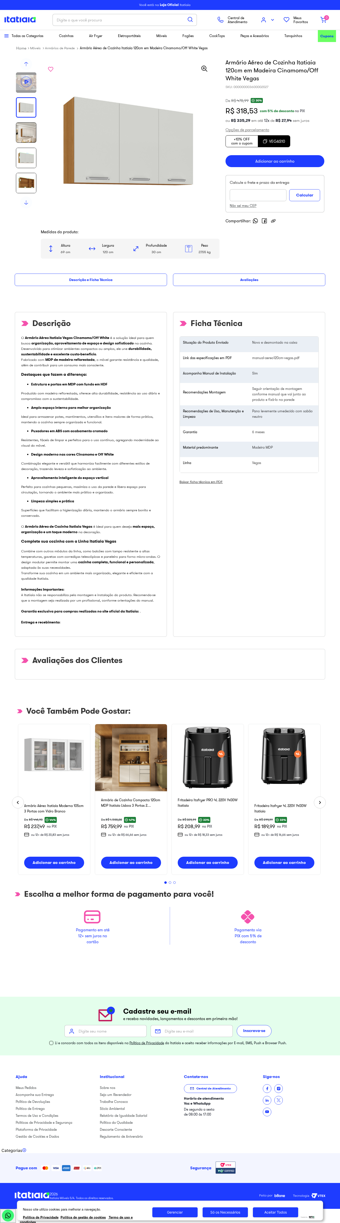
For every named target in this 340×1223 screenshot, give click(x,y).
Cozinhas (66, 36)
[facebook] (264, 220)
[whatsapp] (255, 220)
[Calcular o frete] (304, 195)
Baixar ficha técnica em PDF (201, 481)
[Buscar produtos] (190, 19)
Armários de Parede (60, 48)
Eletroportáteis (129, 36)
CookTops (217, 36)
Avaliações (249, 280)
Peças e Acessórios (254, 36)
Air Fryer (95, 36)
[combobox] (125, 20)
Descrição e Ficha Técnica (91, 280)
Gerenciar (175, 1212)
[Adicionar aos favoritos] (51, 69)
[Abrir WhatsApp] (8, 1216)
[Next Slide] (320, 802)
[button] (26, 82)
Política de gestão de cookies (83, 1217)
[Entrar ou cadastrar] (268, 20)
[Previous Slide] (18, 802)
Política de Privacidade (146, 1043)
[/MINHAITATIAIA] (267, 1088)
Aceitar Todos (275, 1212)
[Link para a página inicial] (21, 48)
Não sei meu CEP (243, 205)
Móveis (161, 36)
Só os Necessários (225, 1212)
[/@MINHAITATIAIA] (267, 1112)
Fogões (188, 36)
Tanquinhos (293, 36)
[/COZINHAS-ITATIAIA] (267, 1100)
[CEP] (259, 190)
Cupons (327, 36)
